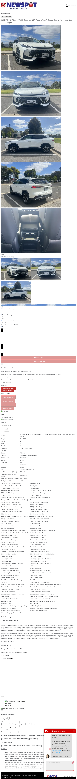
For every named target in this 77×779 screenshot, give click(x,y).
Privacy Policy (12, 775)
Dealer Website (5, 778)
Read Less (11, 641)
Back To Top (8, 705)
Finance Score (38, 357)
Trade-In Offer (7, 408)
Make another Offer (8, 388)
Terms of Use (20, 775)
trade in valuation (8, 397)
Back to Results (7, 390)
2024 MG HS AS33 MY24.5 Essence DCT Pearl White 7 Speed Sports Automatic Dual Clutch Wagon (36, 21)
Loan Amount (5, 720)
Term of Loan (5, 728)
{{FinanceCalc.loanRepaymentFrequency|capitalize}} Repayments (20, 724)
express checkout (8, 405)
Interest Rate (4, 730)
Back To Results (9, 703)
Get (9, 658)
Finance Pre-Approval (38, 361)
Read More (4, 641)
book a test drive (8, 401)
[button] (38, 749)
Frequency (4, 718)
